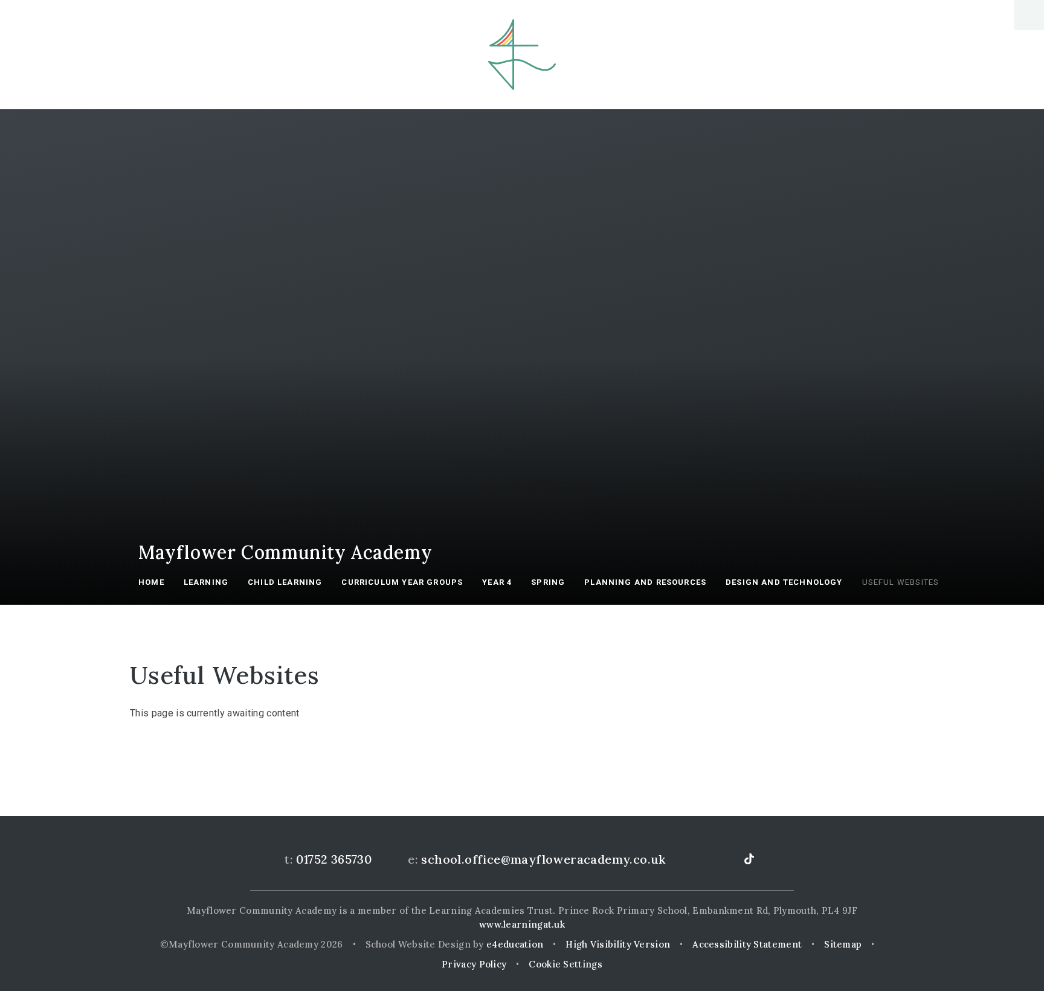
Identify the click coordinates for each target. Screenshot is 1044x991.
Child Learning (285, 582)
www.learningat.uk (522, 924)
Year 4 (497, 582)
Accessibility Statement (747, 944)
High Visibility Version (618, 944)
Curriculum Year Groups (402, 582)
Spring (548, 582)
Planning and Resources (645, 582)
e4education (514, 944)
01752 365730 (334, 859)
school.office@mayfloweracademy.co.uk (543, 859)
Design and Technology (784, 582)
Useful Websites (900, 582)
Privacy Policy (474, 964)
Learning (206, 582)
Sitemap (843, 944)
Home (151, 582)
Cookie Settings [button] (565, 964)
